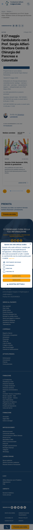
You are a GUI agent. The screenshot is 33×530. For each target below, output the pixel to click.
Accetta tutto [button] (16, 276)
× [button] (30, 244)
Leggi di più (11, 258)
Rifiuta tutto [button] (16, 280)
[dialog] (16, 265)
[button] (16, 284)
